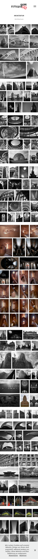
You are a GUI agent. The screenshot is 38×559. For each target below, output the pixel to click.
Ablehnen (22, 555)
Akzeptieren (13, 555)
